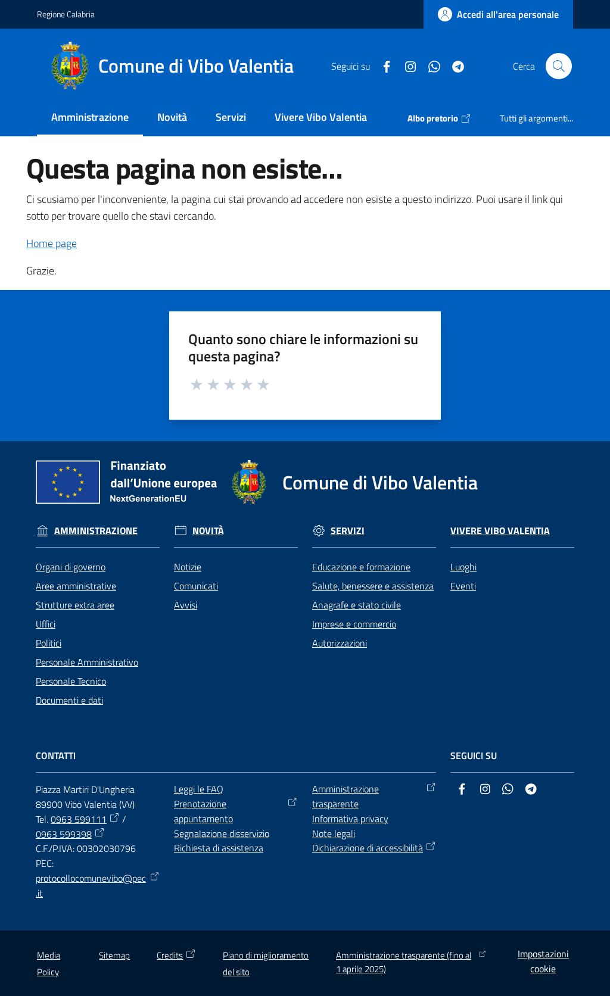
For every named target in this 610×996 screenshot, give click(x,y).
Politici (48, 643)
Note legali (333, 833)
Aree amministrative (76, 586)
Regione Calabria (66, 14)
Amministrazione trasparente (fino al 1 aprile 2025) (403, 962)
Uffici (45, 624)
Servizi (348, 531)
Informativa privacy (350, 818)
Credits (170, 955)
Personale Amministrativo (87, 662)
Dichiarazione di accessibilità (367, 848)
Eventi (463, 586)
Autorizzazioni (339, 643)
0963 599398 (64, 834)
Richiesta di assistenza (218, 848)
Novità (208, 531)
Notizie (187, 567)
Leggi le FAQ (198, 789)
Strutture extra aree (75, 605)
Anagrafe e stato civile (356, 605)
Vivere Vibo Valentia (500, 531)
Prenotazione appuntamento (203, 811)
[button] (558, 66)
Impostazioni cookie (543, 961)
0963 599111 (79, 819)
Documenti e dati (69, 700)
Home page (51, 243)
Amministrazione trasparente (345, 796)
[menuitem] (90, 118)
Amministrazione (96, 531)
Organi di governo (70, 567)
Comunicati (196, 586)
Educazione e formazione (361, 567)
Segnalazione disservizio (221, 833)
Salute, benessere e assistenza (373, 586)
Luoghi (463, 567)
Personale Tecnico (71, 681)
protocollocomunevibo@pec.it (91, 885)
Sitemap (114, 955)
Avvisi (185, 605)
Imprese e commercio (354, 624)
